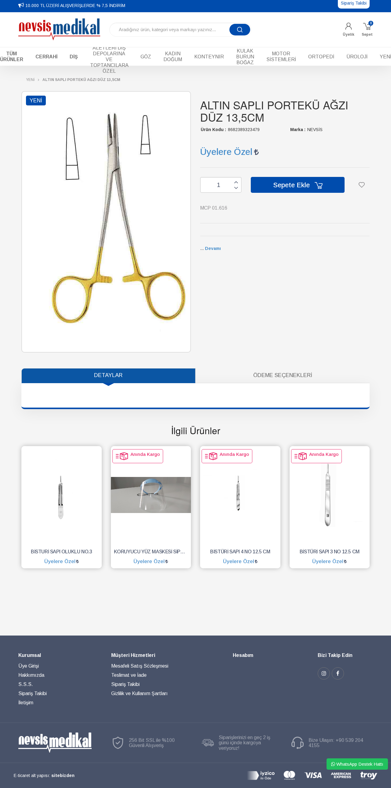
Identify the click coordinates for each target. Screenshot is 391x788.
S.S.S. (25, 684)
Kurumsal (29, 655)
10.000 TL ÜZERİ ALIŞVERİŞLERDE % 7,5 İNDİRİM (75, 5)
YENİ (30, 80)
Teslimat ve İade (129, 675)
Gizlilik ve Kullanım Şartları (139, 693)
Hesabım (243, 655)
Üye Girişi (28, 666)
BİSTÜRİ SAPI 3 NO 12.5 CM (330, 551)
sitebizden (63, 775)
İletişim (25, 702)
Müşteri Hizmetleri (133, 655)
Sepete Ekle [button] (292, 185)
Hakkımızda (31, 675)
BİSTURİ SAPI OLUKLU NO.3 (61, 551)
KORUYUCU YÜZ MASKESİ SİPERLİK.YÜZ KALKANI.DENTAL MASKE (152, 551)
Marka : (297, 129)
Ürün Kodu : (213, 129)
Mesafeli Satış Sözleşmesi (139, 666)
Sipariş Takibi (32, 693)
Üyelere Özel (226, 152)
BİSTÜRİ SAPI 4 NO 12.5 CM (240, 551)
